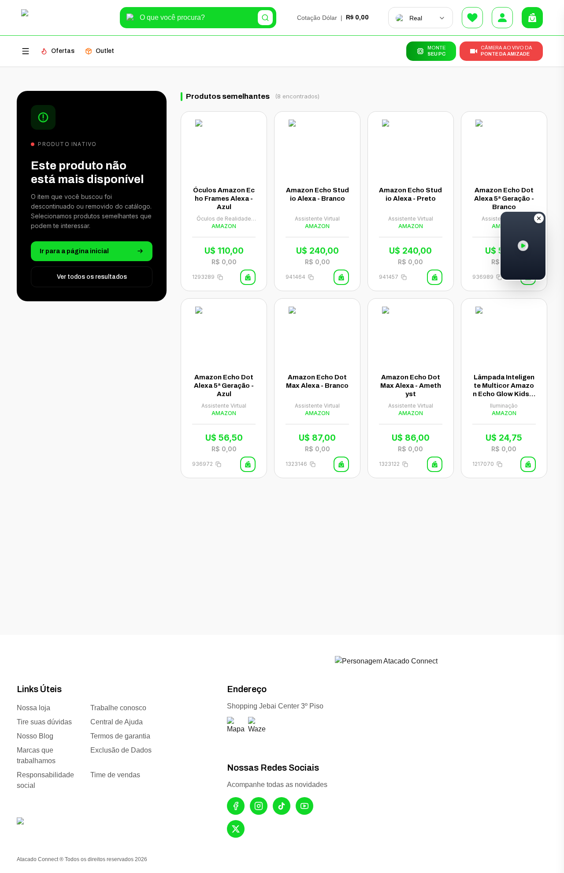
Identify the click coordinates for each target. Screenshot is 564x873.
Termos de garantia (120, 736)
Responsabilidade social (45, 780)
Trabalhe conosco (118, 708)
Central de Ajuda (116, 722)
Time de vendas (115, 775)
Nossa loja (33, 708)
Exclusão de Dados (121, 750)
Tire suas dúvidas (44, 722)
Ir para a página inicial (74, 250)
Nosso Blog (35, 736)
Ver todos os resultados (92, 276)
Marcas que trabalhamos (36, 755)
